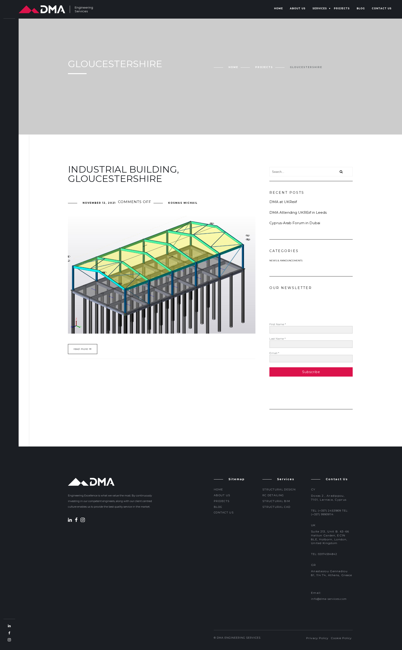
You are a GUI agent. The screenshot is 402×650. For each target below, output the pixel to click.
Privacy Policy (317, 638)
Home (278, 8)
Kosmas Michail (183, 202)
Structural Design (279, 489)
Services (319, 8)
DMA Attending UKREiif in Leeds (298, 212)
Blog (361, 8)
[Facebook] (77, 520)
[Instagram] (82, 520)
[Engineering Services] (42, 9)
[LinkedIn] (71, 520)
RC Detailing (273, 495)
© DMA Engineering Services (237, 637)
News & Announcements (285, 260)
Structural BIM (276, 501)
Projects (342, 8)
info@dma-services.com (329, 599)
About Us (297, 8)
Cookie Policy (341, 638)
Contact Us (382, 8)
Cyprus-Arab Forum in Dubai (294, 223)
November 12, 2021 (99, 202)
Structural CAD (276, 507)
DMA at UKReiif (283, 202)
